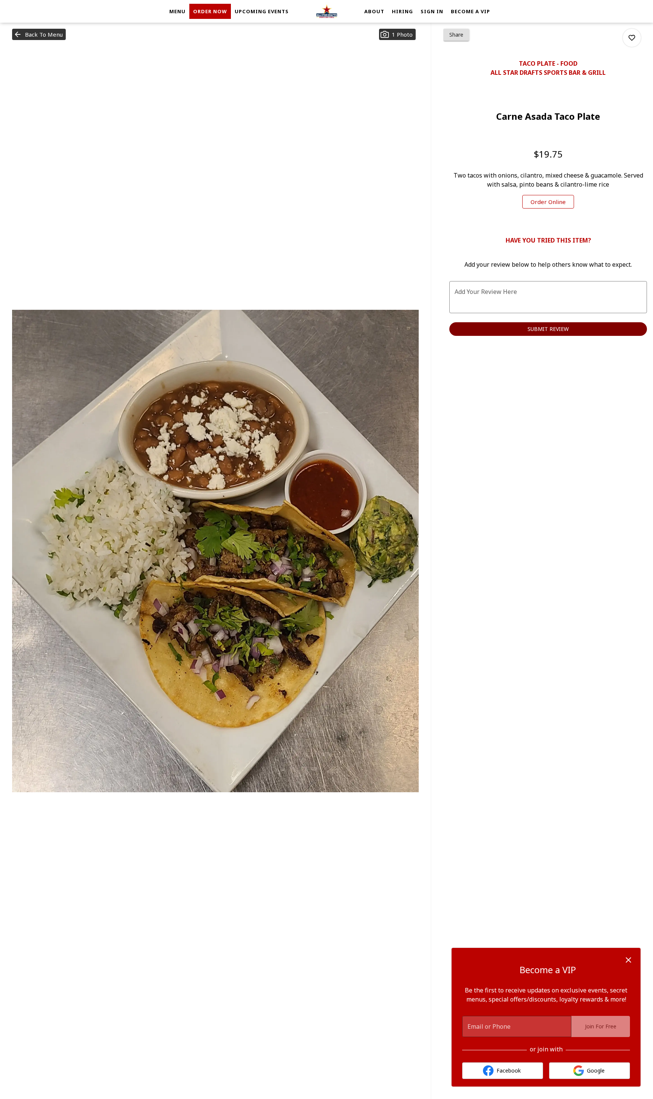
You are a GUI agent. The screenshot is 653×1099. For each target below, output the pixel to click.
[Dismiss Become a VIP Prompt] (628, 960)
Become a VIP (470, 11)
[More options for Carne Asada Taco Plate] (632, 38)
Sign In (432, 11)
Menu (177, 11)
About (374, 11)
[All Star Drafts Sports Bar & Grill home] (326, 11)
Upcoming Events (262, 11)
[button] (39, 34)
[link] (548, 202)
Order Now (210, 11)
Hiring (402, 11)
